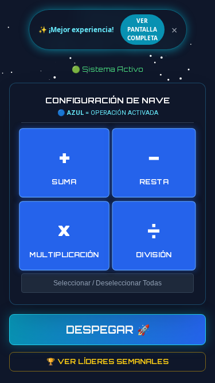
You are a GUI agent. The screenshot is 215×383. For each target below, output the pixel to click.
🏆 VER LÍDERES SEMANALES (107, 361)
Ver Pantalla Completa (142, 29)
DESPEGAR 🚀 (108, 329)
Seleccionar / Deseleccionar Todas (107, 283)
